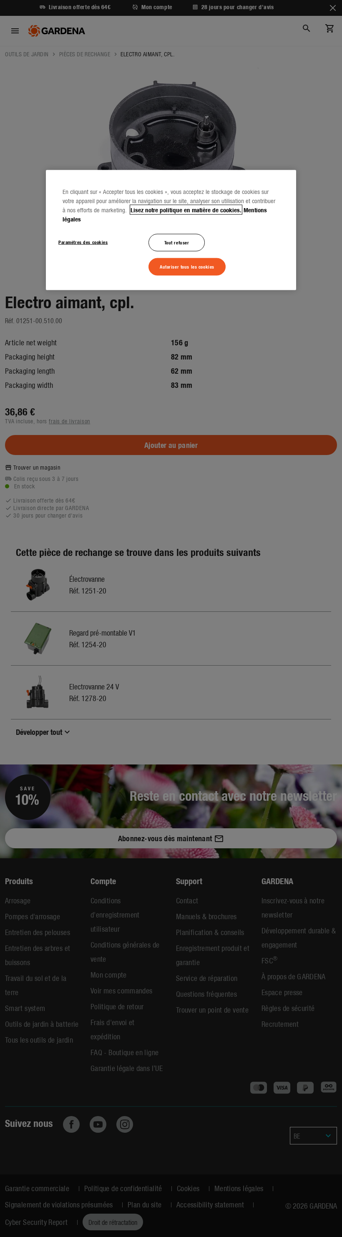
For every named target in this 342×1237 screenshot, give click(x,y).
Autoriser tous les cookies (187, 266)
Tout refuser (176, 242)
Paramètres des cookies (83, 241)
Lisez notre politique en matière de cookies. (186, 209)
